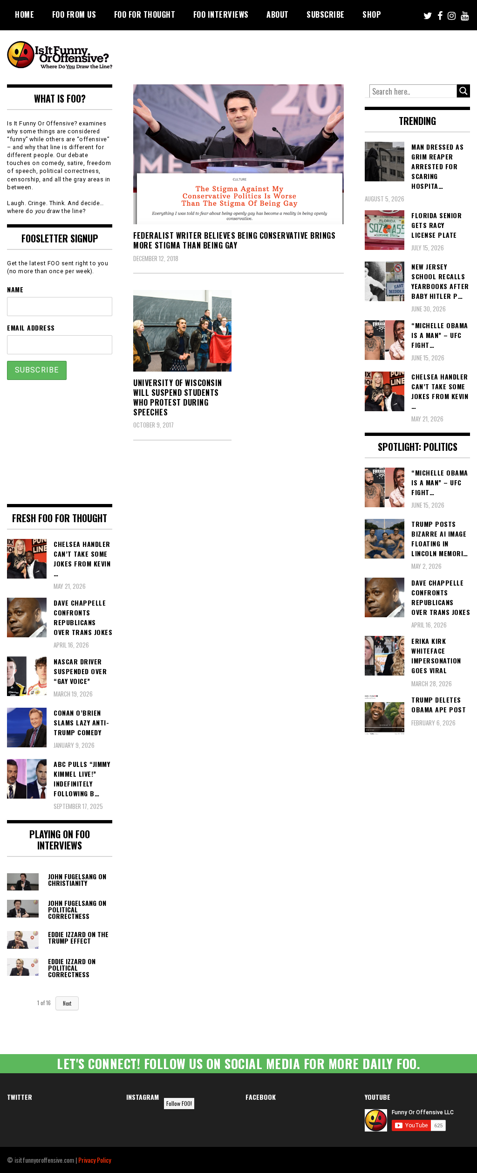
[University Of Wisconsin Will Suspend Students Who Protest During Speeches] (182, 331)
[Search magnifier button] (463, 90)
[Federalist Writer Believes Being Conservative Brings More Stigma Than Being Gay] (238, 154)
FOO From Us (74, 14)
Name (15, 289)
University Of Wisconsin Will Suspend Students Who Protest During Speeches (177, 397)
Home (24, 14)
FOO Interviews (221, 14)
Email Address (31, 327)
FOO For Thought (145, 14)
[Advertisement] (300, 56)
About (277, 14)
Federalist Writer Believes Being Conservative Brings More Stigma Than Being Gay (234, 240)
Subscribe (326, 14)
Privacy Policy (94, 1160)
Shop (371, 14)
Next (67, 1003)
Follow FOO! (179, 1103)
